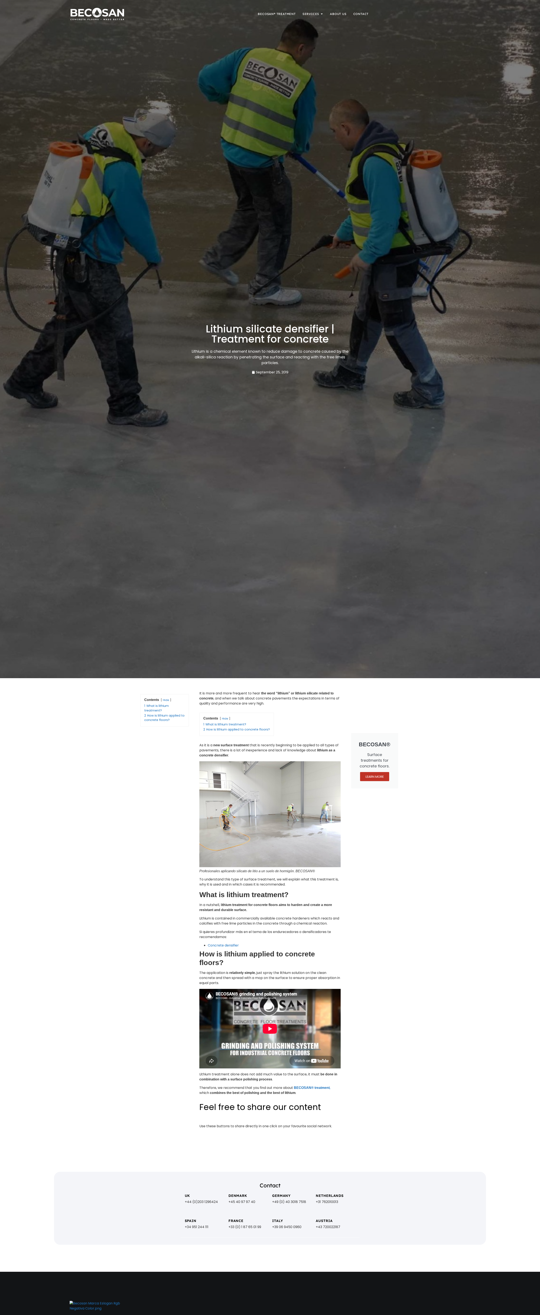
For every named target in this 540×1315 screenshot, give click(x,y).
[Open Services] (321, 13)
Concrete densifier (223, 945)
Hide (166, 700)
